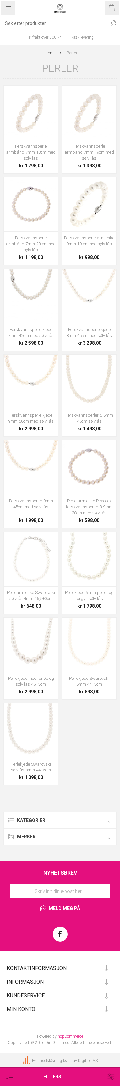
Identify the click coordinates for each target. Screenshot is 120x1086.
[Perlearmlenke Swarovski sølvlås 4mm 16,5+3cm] (31, 559)
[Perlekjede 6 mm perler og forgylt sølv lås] (89, 559)
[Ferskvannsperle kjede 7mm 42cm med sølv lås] (31, 296)
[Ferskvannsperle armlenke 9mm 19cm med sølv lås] (89, 204)
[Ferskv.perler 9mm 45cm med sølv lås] (31, 467)
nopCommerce (70, 1036)
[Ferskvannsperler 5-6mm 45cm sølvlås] (89, 382)
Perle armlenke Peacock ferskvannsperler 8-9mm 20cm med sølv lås (89, 506)
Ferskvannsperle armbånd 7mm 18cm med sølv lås (31, 152)
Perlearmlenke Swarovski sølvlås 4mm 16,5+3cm (31, 595)
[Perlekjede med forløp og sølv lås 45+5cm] (31, 645)
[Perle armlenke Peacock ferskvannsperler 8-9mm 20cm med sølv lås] (89, 467)
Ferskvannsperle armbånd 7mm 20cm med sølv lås (31, 243)
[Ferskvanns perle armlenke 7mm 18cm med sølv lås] (31, 113)
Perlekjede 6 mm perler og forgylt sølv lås (89, 595)
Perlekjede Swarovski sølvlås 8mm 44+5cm (31, 767)
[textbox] (53, 23)
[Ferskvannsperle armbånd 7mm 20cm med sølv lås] (31, 204)
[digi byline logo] (27, 1060)
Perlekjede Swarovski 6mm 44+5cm (89, 681)
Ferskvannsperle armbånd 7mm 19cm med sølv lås (89, 152)
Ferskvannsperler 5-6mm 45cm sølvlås (89, 418)
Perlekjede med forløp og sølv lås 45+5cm (31, 681)
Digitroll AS (88, 1060)
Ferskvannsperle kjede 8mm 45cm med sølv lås (89, 332)
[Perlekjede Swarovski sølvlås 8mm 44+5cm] (31, 730)
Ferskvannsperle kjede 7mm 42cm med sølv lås (31, 332)
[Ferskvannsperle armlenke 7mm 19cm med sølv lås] (89, 113)
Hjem (47, 52)
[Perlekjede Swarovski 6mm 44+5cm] (89, 645)
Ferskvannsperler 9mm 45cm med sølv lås (31, 503)
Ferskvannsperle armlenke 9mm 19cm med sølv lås (89, 240)
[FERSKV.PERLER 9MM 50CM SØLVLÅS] (31, 382)
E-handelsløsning (47, 1060)
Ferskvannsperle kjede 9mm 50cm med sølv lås (31, 418)
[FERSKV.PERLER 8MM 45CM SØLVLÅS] (89, 296)
